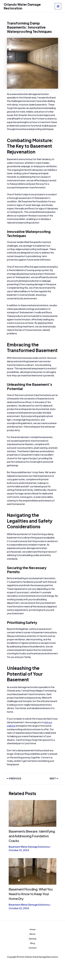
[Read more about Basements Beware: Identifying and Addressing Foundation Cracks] (32, 813)
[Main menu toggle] (58, 6)
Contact (33, 948)
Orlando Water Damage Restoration (22, 6)
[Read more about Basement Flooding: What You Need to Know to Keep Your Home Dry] (32, 871)
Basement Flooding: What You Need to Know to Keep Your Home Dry (31, 893)
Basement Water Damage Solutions (29, 846)
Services (32, 939)
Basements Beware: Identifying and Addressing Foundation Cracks (32, 836)
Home (32, 929)
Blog (32, 943)
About (32, 934)
